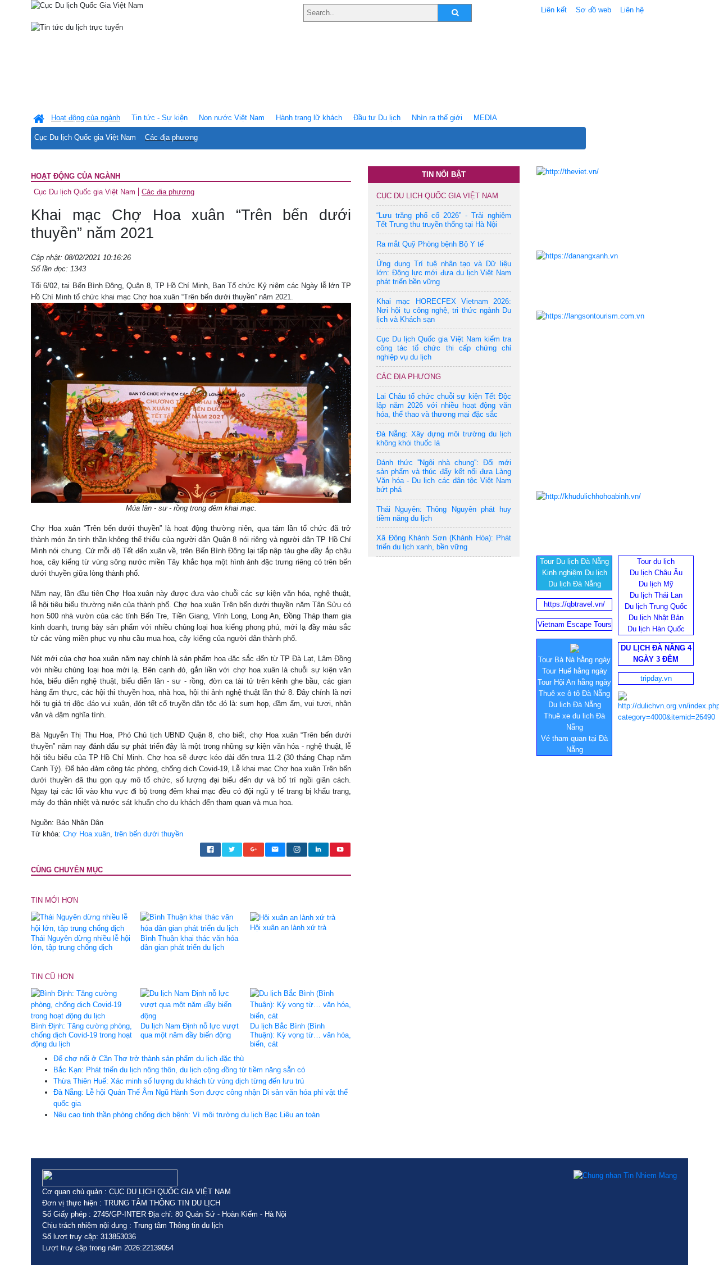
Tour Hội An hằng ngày (574, 682)
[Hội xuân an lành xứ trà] (292, 917)
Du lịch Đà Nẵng (574, 584)
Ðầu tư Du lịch (377, 117)
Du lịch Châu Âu (656, 572)
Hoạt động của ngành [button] (85, 117)
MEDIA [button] (485, 117)
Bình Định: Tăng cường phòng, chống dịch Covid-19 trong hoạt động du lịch (81, 1035)
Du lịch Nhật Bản (656, 617)
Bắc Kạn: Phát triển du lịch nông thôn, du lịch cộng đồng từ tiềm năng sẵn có (179, 1070)
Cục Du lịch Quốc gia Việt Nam (85, 137)
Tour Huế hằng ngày (574, 671)
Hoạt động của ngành (75, 176)
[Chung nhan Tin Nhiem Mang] (625, 1175)
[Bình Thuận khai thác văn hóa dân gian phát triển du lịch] (191, 922)
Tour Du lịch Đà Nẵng (574, 561)
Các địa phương (171, 137)
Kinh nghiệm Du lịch (574, 572)
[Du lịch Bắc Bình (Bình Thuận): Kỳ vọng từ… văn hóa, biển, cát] (300, 1004)
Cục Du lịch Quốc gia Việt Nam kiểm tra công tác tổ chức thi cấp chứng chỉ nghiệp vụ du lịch (443, 348)
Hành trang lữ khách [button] (309, 117)
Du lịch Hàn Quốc (656, 629)
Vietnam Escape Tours (575, 624)
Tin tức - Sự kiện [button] (159, 117)
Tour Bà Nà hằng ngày (574, 660)
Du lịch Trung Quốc (656, 606)
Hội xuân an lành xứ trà (288, 927)
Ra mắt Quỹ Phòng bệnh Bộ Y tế (430, 244)
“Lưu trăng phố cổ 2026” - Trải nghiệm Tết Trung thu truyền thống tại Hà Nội (443, 220)
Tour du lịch (656, 561)
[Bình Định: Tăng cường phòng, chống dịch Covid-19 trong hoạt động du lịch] (81, 1004)
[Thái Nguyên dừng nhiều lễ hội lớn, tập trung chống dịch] (81, 922)
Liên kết (554, 10)
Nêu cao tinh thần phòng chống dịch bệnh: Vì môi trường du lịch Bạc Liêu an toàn (186, 1115)
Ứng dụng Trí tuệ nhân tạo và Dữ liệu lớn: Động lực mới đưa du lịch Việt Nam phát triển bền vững (443, 273)
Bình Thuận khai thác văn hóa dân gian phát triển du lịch (189, 943)
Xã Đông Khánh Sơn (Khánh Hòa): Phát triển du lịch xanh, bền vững (443, 542)
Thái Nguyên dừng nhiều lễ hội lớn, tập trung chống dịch (80, 943)
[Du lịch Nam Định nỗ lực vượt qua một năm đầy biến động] (191, 1004)
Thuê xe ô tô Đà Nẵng (574, 693)
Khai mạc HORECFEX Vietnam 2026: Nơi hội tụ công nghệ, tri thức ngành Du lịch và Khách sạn (443, 310)
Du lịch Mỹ (656, 584)
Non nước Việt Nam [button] (232, 117)
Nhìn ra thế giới (437, 117)
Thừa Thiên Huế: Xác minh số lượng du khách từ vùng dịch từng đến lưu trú (178, 1081)
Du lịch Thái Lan (656, 595)
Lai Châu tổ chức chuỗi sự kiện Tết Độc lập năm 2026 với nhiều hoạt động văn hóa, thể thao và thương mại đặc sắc (443, 405)
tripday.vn (656, 678)
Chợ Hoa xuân (86, 834)
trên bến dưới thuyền (149, 834)
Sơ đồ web (593, 10)
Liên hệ (632, 10)
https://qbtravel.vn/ (574, 604)
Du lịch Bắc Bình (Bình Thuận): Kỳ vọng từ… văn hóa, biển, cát (300, 1035)
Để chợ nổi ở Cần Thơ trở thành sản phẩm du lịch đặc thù (148, 1058)
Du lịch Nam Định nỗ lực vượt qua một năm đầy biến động (189, 1030)
